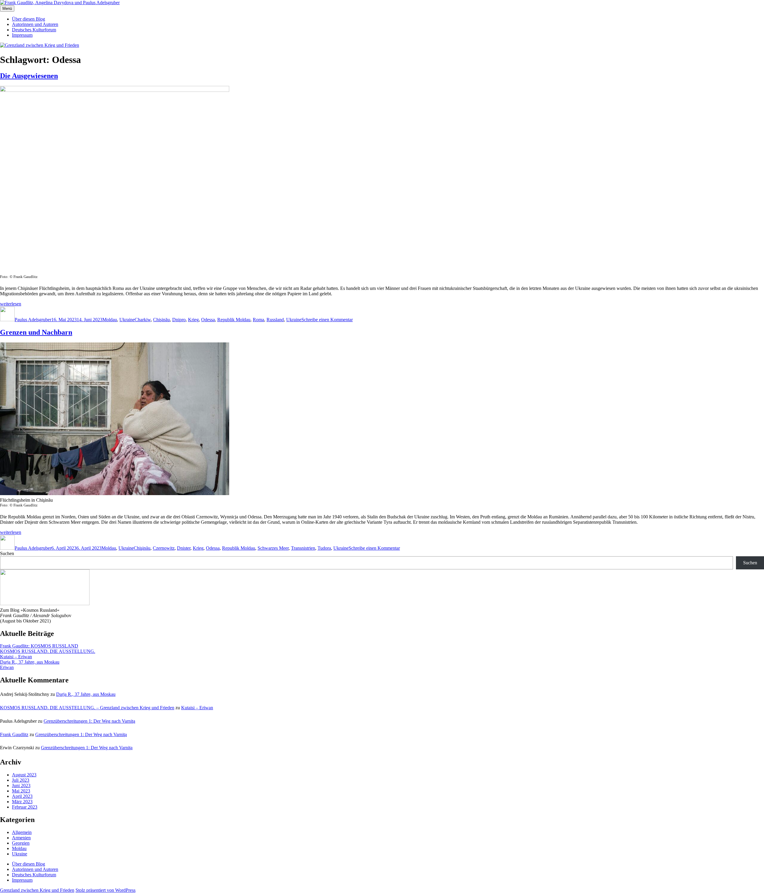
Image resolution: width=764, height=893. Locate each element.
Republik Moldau (233, 319)
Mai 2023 (21, 790)
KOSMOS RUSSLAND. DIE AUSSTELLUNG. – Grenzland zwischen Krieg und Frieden (87, 707)
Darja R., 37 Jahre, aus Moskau (29, 662)
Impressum (22, 35)
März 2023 (22, 801)
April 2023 (22, 796)
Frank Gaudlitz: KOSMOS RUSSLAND (39, 645)
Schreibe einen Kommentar (327, 319)
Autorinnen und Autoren (35, 24)
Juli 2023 (20, 780)
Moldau (109, 319)
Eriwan (7, 667)
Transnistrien (303, 548)
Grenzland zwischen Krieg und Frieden (37, 890)
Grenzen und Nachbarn (36, 332)
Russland (275, 319)
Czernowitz (164, 548)
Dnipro (179, 319)
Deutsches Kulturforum (34, 29)
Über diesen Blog (28, 18)
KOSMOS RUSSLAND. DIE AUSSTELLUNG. (47, 651)
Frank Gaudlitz (14, 734)
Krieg (193, 319)
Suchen (7, 553)
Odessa (208, 319)
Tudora (324, 548)
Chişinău (161, 319)
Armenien (21, 837)
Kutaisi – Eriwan (16, 656)
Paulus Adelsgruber (33, 319)
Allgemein (22, 832)
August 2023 (24, 774)
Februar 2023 (24, 806)
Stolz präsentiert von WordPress (105, 890)
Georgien (21, 843)
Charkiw (143, 319)
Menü (7, 8)
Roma (258, 319)
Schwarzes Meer (273, 548)
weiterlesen (10, 303)
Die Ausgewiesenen (29, 76)
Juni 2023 (21, 785)
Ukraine (127, 319)
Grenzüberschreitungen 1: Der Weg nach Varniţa (89, 721)
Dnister (183, 548)
